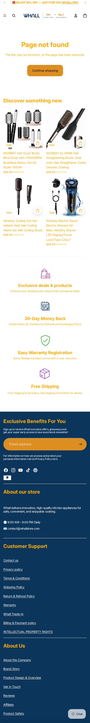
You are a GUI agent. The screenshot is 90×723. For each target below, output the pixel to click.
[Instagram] (13, 470)
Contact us (10, 560)
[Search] (13, 15)
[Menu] (5, 15)
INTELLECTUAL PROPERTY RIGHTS (28, 631)
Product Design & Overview (22, 677)
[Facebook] (5, 470)
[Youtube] (20, 470)
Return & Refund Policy (19, 596)
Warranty (9, 605)
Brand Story (11, 669)
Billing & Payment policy (19, 623)
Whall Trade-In (13, 614)
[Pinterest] (35, 470)
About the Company (17, 660)
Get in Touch (12, 686)
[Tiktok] (28, 470)
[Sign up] (80, 444)
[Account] (75, 15)
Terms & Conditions (16, 578)
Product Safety (13, 713)
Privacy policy (13, 569)
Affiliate (8, 704)
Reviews (9, 695)
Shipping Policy (13, 587)
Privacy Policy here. (47, 459)
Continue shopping (45, 70)
